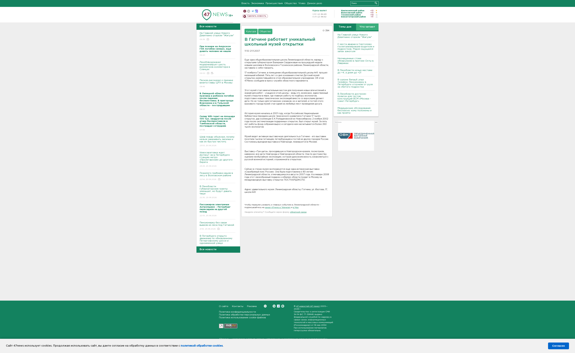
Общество (290, 3)
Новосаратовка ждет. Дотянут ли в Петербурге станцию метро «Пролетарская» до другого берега (216, 159)
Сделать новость (256, 16)
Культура (251, 31)
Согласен (558, 345)
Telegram (278, 306)
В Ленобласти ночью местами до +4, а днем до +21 (355, 71)
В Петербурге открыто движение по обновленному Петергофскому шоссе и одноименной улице (216, 241)
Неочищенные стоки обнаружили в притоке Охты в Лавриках (356, 60)
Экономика (257, 3)
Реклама (252, 306)
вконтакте (248, 11)
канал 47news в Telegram (277, 207)
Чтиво (301, 3)
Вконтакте (274, 306)
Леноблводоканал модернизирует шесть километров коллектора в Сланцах (215, 67)
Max (282, 306)
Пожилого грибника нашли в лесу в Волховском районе (216, 176)
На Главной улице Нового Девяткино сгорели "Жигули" (217, 36)
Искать (376, 3)
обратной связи (298, 212)
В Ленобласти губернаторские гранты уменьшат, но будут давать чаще (216, 191)
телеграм (252, 11)
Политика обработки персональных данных (244, 315)
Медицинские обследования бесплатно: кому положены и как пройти (355, 110)
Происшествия (274, 3)
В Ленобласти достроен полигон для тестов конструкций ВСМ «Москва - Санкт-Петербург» (354, 97)
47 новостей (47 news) (308, 306)
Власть (245, 3)
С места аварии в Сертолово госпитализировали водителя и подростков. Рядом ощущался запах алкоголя (356, 47)
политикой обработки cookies (202, 346)
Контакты (237, 306)
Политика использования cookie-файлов (242, 318)
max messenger (256, 11)
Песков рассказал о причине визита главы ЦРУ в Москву (216, 83)
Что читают (367, 27)
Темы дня (345, 27)
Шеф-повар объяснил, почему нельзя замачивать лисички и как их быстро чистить (217, 141)
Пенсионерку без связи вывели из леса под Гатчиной (217, 226)
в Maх (296, 207)
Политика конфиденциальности (237, 312)
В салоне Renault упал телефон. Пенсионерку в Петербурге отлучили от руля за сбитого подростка (355, 83)
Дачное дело (314, 3)
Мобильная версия (244, 11)
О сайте (223, 306)
